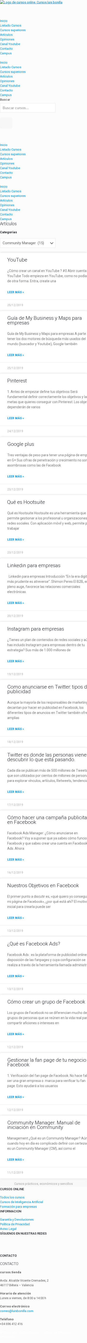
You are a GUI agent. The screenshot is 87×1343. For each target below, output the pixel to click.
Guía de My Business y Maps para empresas (44, 320)
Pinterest (17, 381)
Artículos (6, 35)
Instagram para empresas (35, 629)
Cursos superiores (13, 30)
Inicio (3, 21)
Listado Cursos (10, 25)
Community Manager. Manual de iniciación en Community (43, 1125)
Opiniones (7, 39)
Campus (6, 53)
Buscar (5, 99)
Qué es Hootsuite (26, 502)
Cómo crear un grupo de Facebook (46, 1002)
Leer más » (15, 292)
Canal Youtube (10, 44)
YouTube (17, 260)
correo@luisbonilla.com (16, 1311)
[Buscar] (6, 123)
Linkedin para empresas (33, 565)
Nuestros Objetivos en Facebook (43, 885)
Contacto (6, 48)
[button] (43, 58)
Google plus (20, 444)
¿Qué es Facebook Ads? (33, 944)
